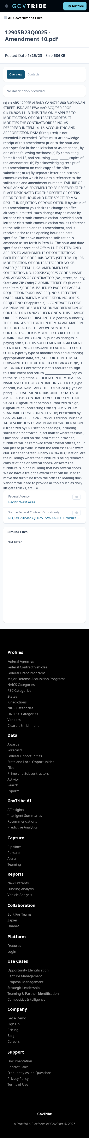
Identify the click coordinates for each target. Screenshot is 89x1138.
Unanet (13, 926)
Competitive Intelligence (26, 999)
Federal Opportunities (24, 756)
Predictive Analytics (22, 827)
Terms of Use (17, 1084)
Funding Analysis (20, 889)
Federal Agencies (20, 661)
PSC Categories (19, 690)
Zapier (12, 920)
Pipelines (14, 847)
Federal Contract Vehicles (27, 667)
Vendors (14, 719)
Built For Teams (19, 914)
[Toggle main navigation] (6, 6)
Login (11, 951)
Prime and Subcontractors (28, 773)
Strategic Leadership (23, 987)
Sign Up (13, 1024)
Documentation (19, 1061)
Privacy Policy (18, 1078)
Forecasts (15, 750)
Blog (10, 1035)
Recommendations (22, 821)
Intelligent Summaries (24, 815)
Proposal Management (25, 982)
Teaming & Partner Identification (33, 993)
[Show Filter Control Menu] (76, 497)
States (12, 696)
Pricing (12, 1030)
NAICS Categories (21, 684)
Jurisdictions (17, 702)
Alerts (12, 858)
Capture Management (24, 976)
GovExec (57, 1124)
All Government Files (24, 18)
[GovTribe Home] (29, 6)
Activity (13, 779)
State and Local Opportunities (30, 762)
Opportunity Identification (28, 970)
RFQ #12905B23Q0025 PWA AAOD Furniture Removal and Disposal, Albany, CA (44, 518)
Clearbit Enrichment (23, 725)
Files (10, 767)
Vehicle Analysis (19, 894)
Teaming (14, 864)
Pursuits (13, 852)
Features (14, 945)
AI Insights (15, 809)
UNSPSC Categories (22, 714)
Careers (13, 1041)
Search (12, 785)
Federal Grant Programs (26, 673)
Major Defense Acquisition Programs (36, 679)
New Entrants (18, 883)
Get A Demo (16, 1018)
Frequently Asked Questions (29, 1072)
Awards (13, 744)
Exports (13, 791)
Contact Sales (18, 1067)
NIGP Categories (20, 708)
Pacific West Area (21, 502)
